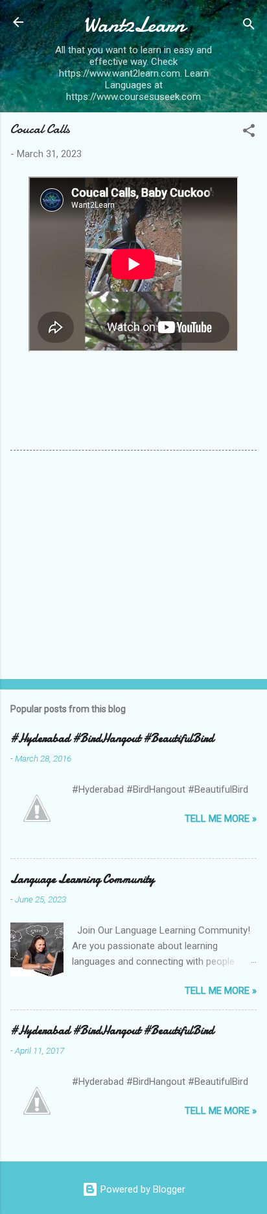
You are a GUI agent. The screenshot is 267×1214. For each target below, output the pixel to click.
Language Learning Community (82, 879)
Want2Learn (134, 25)
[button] (249, 133)
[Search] (249, 26)
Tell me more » (221, 818)
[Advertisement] (133, 567)
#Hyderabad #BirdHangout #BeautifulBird (112, 738)
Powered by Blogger (141, 1189)
